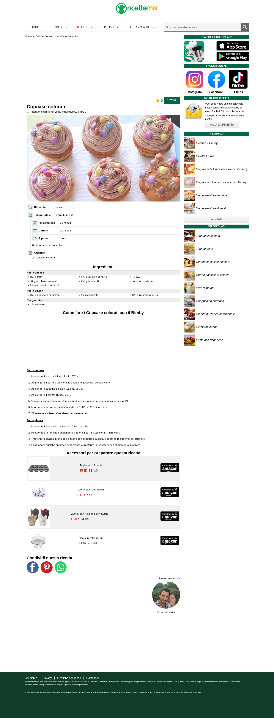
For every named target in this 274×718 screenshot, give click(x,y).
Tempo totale (42, 214)
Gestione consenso (69, 677)
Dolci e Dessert (44, 36)
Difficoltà (40, 207)
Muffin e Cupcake (67, 36)
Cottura (43, 230)
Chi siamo (31, 677)
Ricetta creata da (169, 578)
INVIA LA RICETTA (222, 124)
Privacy (47, 677)
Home (36, 27)
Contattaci (92, 677)
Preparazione (47, 222)
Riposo (43, 238)
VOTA (171, 100)
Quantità (39, 252)
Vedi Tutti (216, 219)
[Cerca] (245, 27)
